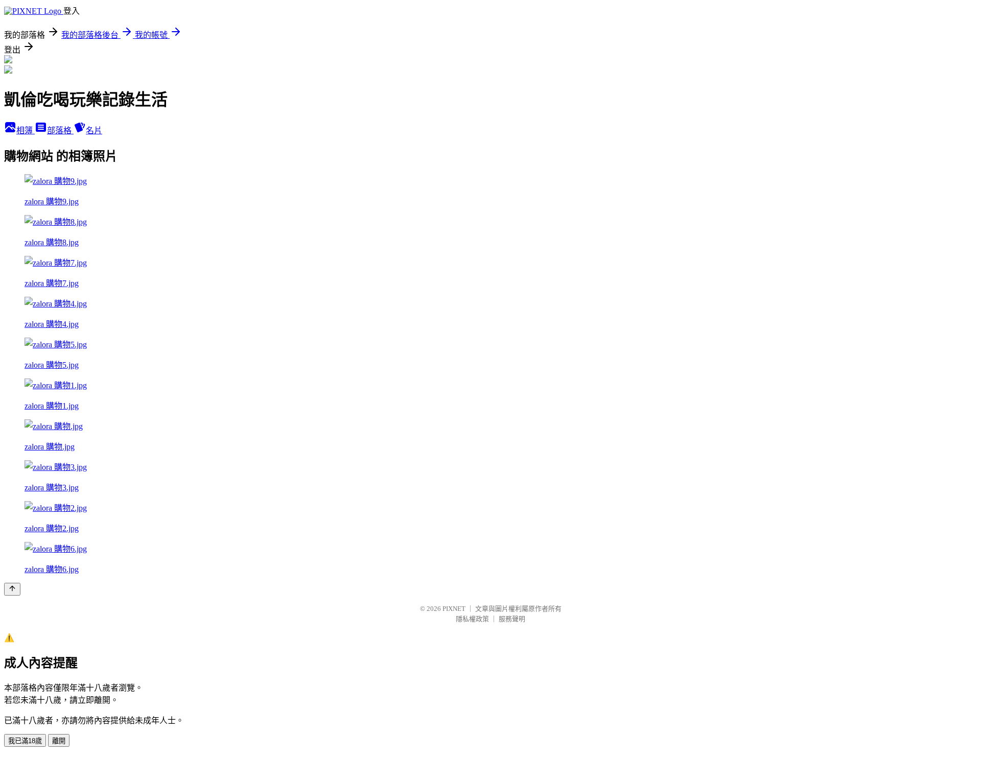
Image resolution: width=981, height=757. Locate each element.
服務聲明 (512, 619)
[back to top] (12, 589)
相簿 (25, 130)
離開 (58, 741)
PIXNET (453, 608)
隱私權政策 (472, 619)
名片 (94, 130)
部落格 (60, 130)
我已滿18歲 (25, 741)
